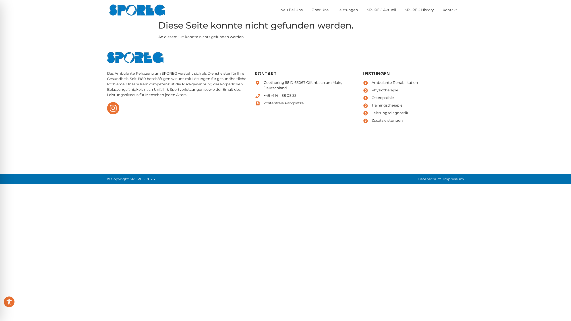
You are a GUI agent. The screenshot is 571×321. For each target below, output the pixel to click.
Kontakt (450, 10)
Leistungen (347, 10)
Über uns (320, 10)
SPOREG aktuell (381, 10)
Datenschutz (429, 179)
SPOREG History (419, 10)
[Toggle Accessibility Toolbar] (9, 302)
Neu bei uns (291, 10)
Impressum (453, 179)
